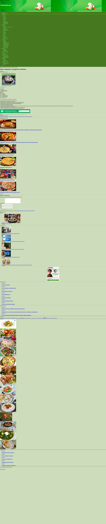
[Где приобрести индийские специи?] (8, 178)
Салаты (3, 39)
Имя (1, 204)
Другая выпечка (5, 51)
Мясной (4, 40)
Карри (4, 36)
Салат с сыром (5, 47)
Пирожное (5, 49)
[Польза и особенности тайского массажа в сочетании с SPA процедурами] (6, 248)
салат (44, 318)
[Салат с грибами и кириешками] (8, 346)
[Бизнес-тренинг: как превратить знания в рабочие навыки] (6, 232)
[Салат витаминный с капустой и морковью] (8, 365)
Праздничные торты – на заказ (6, 223)
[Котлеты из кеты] (8, 411)
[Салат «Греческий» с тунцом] (8, 393)
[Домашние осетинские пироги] (8, 165)
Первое (3, 14)
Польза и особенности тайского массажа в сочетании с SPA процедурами (13, 249)
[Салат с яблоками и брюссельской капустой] (8, 328)
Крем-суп (4, 15)
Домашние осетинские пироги (6, 167)
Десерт (3, 52)
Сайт (1, 207)
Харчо (4, 19)
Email (1, 206)
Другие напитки (5, 61)
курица (23, 318)
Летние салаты (5, 44)
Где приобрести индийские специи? (7, 179)
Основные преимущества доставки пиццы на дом (10, 192)
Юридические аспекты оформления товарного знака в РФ (11, 257)
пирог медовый (7, 114)
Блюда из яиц (5, 29)
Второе (3, 24)
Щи (3, 17)
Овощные (4, 28)
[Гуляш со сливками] (8, 430)
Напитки (3, 58)
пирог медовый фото (13, 114)
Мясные (4, 25)
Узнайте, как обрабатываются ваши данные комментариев (26, 210)
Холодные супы (5, 22)
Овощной (4, 41)
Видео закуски (5, 57)
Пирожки (4, 50)
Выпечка (3, 48)
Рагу (4, 31)
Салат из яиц (5, 46)
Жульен (4, 35)
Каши (4, 34)
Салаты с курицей (6, 43)
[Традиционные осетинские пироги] (8, 153)
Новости (4, 64)
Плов (4, 27)
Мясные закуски (5, 55)
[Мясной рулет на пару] (8, 402)
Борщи (4, 16)
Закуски (3, 54)
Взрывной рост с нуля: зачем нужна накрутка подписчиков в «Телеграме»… (13, 241)
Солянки (4, 18)
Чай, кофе (4, 60)
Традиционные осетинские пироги (7, 154)
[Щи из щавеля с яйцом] (8, 439)
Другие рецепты (5, 23)
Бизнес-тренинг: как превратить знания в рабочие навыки (10, 233)
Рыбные (4, 26)
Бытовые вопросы (6, 62)
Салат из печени (5, 45)
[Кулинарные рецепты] (5, 8)
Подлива (4, 38)
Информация (5, 13)
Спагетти (4, 33)
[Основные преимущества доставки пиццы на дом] (8, 190)
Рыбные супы (5, 21)
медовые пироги (2, 114)
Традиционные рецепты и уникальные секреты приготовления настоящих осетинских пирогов (19, 142)
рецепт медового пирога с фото (22, 114)
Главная (1, 67)
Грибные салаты (5, 42)
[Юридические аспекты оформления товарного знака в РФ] (6, 256)
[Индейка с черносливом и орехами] (8, 374)
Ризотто (4, 30)
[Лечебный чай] (8, 337)
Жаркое (4, 32)
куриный (20, 318)
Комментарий (2, 203)
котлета (13, 318)
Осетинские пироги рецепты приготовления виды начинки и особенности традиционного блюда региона (21, 129)
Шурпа (4, 20)
